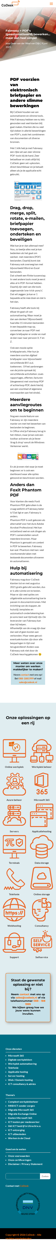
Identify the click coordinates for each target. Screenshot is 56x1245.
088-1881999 (26, 678)
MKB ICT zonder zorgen (21, 1105)
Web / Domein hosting (20, 1079)
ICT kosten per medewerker (24, 1121)
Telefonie (13, 1067)
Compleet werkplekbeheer (23, 1101)
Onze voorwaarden (19, 1155)
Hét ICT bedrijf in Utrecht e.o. (24, 1125)
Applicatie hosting (18, 1071)
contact (25, 674)
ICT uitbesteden (17, 1134)
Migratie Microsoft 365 (21, 1109)
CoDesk (24, 1185)
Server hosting (16, 1075)
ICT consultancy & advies (22, 1083)
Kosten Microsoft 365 (20, 1117)
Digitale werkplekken (20, 1059)
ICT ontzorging (16, 1130)
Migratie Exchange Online (22, 1113)
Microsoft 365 (16, 1055)
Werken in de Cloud (19, 1138)
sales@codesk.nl (28, 682)
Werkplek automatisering (22, 1063)
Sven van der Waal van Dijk (25, 43)
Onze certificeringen (19, 1159)
